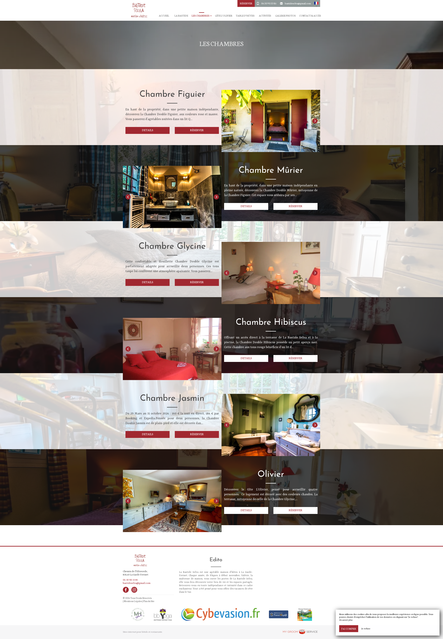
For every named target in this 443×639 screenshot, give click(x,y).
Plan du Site (148, 601)
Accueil (164, 15)
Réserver (246, 3)
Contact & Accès (310, 15)
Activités (265, 15)
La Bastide (181, 15)
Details (147, 130)
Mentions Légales (133, 601)
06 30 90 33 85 (269, 3)
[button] (316, 3)
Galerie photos (285, 15)
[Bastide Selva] (137, 10)
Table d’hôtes (245, 15)
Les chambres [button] (201, 15)
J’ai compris (348, 628)
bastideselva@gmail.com (298, 3)
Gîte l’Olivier (223, 15)
